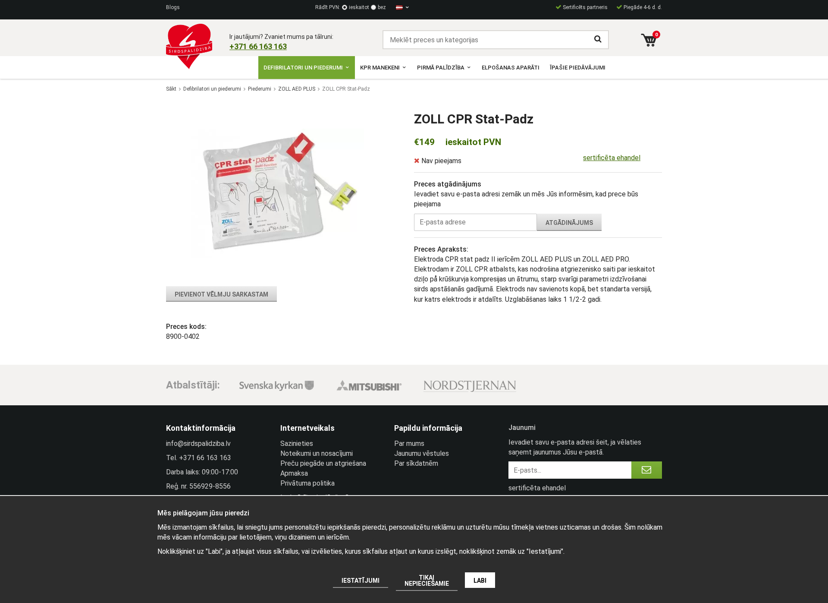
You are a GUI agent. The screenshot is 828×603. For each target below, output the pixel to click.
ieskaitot (359, 7)
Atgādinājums (569, 222)
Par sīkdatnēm (416, 463)
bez (382, 7)
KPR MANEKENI (380, 67)
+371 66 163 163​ (258, 46)
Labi (480, 580)
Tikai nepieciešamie (427, 580)
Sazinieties (296, 443)
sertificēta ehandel (611, 158)
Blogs (173, 7)
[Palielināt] (277, 193)
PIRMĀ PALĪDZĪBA (440, 67)
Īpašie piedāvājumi (577, 67)
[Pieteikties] (646, 470)
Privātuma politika (307, 483)
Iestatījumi (361, 580)
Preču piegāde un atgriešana (323, 463)
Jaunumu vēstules (421, 453)
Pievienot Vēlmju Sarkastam (221, 294)
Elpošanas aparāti (510, 67)
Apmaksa (294, 473)
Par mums (409, 443)
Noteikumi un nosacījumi (316, 453)
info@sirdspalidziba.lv (198, 443)
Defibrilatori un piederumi (303, 67)
